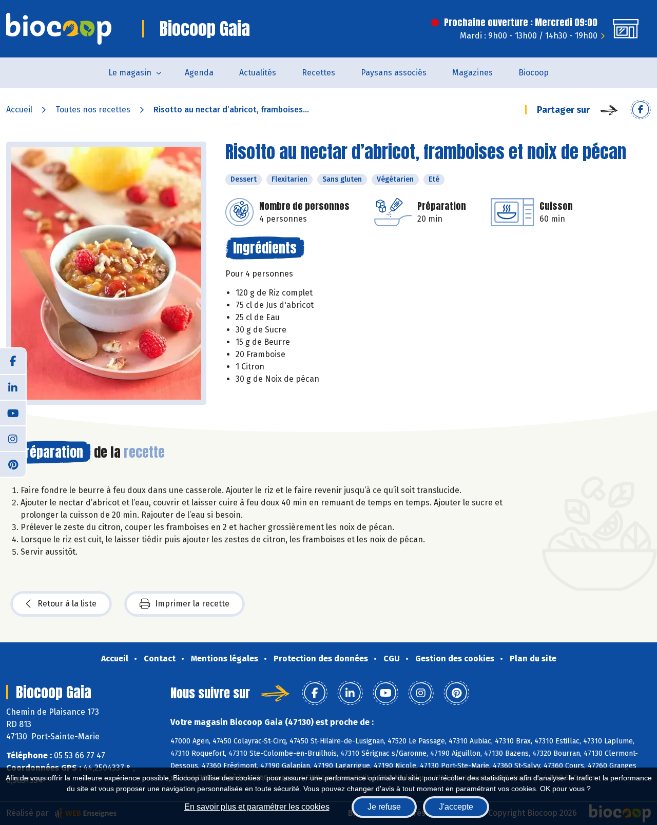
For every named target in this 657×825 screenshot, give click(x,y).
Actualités (257, 72)
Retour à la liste (66, 603)
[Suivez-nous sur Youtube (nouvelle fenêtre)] (13, 412)
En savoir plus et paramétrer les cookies (257, 806)
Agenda (199, 72)
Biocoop (533, 72)
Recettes (318, 72)
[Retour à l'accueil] (58, 29)
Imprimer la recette (192, 603)
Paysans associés (394, 72)
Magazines (472, 72)
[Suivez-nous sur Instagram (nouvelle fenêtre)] (13, 438)
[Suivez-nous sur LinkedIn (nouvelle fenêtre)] (13, 387)
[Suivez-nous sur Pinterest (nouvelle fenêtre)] (13, 464)
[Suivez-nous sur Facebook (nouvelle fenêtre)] (13, 361)
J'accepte (456, 806)
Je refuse (384, 806)
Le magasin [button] (129, 72)
